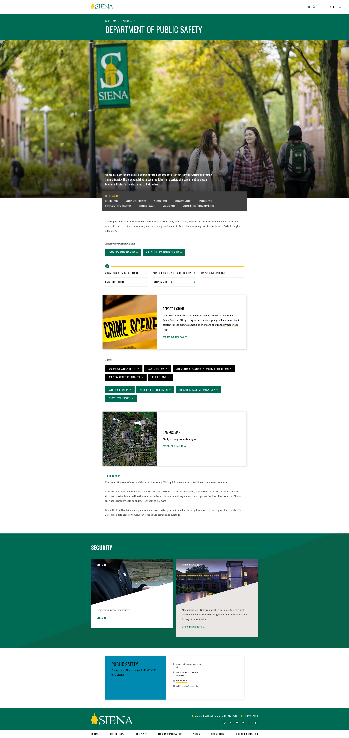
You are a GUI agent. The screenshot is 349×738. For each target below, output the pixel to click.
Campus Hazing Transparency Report (198, 205)
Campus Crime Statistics (136, 200)
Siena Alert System (147, 205)
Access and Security (183, 200)
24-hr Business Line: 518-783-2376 (187, 674)
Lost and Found (169, 205)
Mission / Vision (205, 200)
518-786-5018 (181, 681)
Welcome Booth (160, 200)
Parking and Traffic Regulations (118, 205)
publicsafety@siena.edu (187, 686)
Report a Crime (111, 200)
